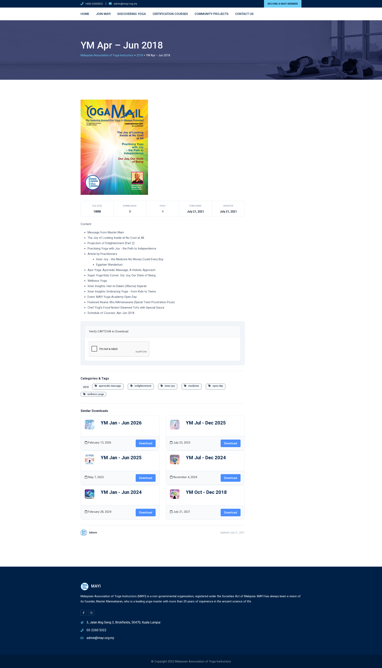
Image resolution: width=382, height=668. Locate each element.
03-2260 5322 (96, 630)
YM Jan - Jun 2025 (121, 457)
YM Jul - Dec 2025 (206, 423)
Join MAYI (103, 14)
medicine (192, 385)
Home (85, 14)
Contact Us (244, 14)
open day (217, 385)
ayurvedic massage (109, 385)
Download (145, 443)
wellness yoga (95, 394)
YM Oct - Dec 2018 (206, 492)
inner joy (169, 385)
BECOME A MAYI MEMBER (283, 3)
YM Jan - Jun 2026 (121, 423)
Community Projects (211, 14)
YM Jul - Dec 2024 (206, 457)
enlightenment (142, 385)
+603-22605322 (94, 3)
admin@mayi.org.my (125, 3)
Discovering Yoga (131, 14)
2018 (86, 387)
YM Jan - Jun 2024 (121, 492)
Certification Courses (170, 14)
